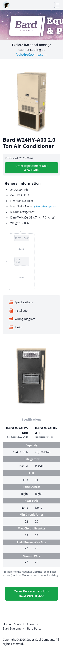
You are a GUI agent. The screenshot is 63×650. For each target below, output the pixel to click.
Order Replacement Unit (31, 168)
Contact (19, 624)
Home (7, 624)
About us (33, 624)
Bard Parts (34, 628)
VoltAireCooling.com (31, 54)
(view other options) (45, 206)
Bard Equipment (13, 628)
